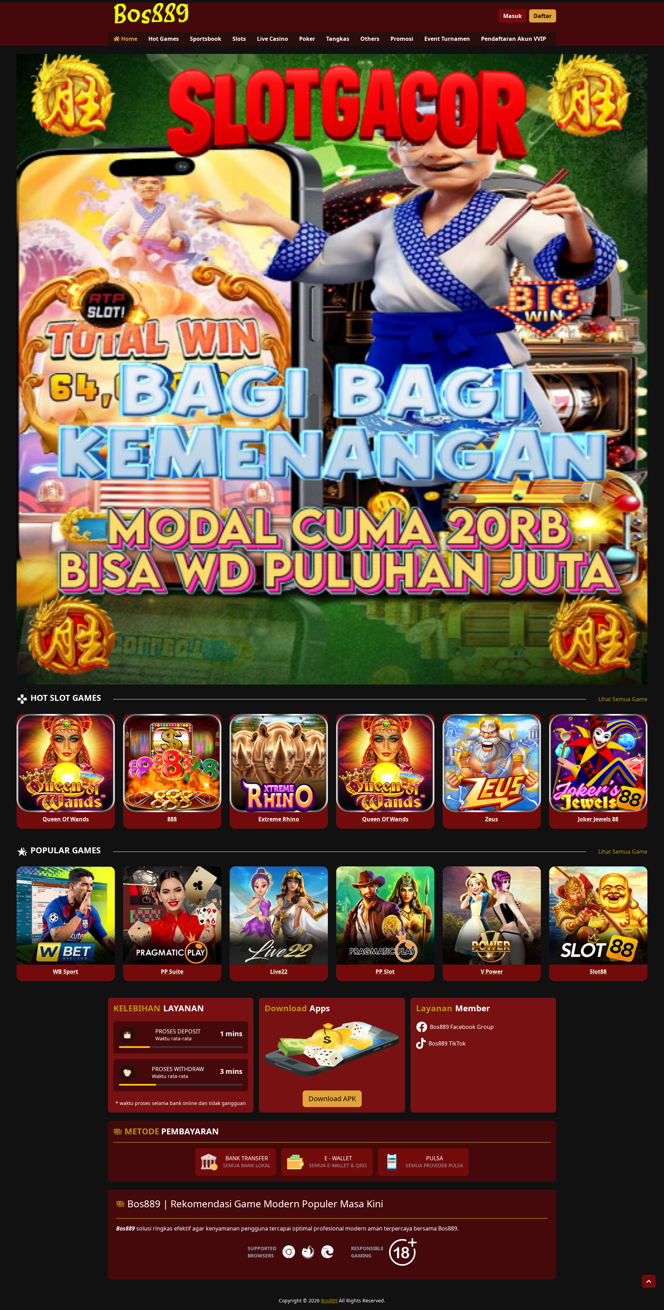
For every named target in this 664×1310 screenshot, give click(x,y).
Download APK (332, 1098)
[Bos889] (151, 13)
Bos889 (329, 1300)
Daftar (543, 16)
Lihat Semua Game (622, 699)
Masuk (512, 16)
